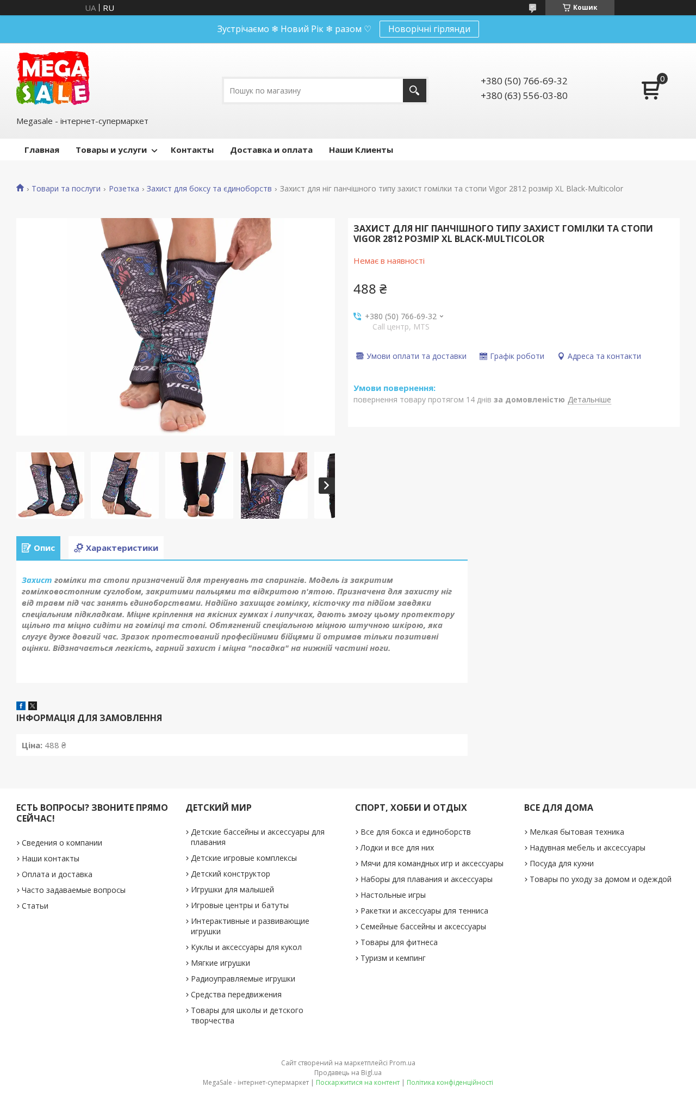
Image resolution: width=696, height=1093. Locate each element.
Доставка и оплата (271, 149)
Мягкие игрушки (220, 963)
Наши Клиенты (361, 149)
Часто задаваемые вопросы (74, 890)
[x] (32, 706)
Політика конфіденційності (450, 1082)
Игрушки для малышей (232, 889)
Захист (37, 579)
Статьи (35, 906)
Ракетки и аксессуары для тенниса (424, 910)
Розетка (124, 189)
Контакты (192, 149)
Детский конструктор (230, 873)
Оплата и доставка (57, 874)
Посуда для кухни (562, 863)
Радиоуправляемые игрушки (243, 978)
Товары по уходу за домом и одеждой (601, 879)
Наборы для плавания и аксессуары (427, 879)
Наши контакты (50, 858)
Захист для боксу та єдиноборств (209, 189)
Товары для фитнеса (399, 942)
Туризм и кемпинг (393, 958)
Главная (41, 149)
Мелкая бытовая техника (577, 832)
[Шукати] (414, 90)
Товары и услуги (111, 149)
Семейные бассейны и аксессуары (423, 926)
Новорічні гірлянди (429, 29)
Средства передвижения (236, 994)
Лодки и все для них (397, 847)
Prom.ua (402, 1062)
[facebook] (21, 706)
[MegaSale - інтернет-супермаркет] (53, 78)
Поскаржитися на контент (358, 1082)
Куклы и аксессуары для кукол (246, 947)
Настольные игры (393, 895)
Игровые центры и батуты (240, 905)
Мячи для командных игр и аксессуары (432, 863)
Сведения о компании (62, 842)
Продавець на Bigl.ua (348, 1072)
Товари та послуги (66, 189)
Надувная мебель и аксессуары (587, 847)
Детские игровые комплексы (244, 858)
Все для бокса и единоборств (416, 832)
